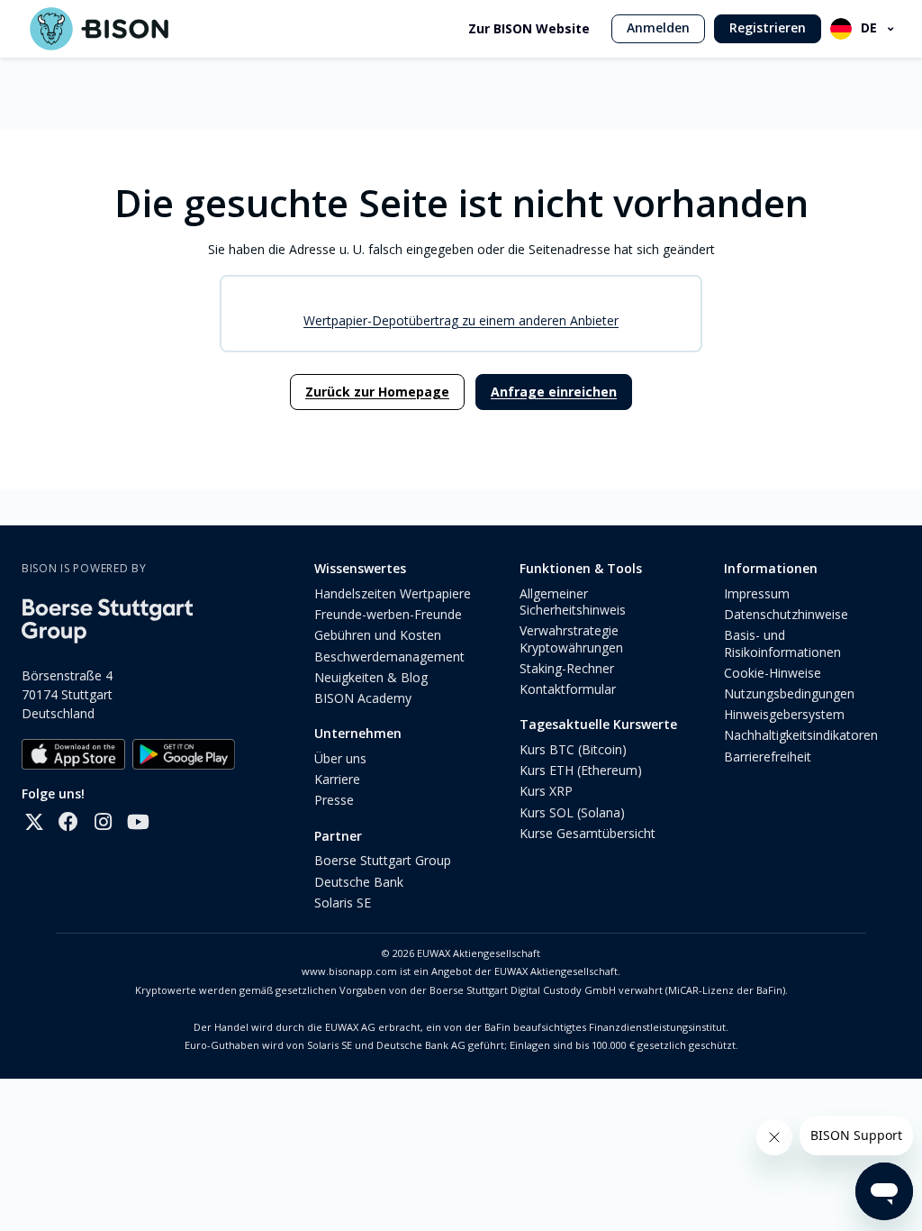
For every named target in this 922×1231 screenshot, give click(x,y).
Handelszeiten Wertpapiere (392, 593)
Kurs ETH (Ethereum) (581, 770)
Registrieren (767, 27)
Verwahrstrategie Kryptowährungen (571, 638)
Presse (334, 799)
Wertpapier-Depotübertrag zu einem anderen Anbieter (461, 320)
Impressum (757, 593)
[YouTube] (136, 821)
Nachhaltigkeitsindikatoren (801, 734)
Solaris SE (342, 902)
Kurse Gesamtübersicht (587, 833)
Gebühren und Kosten (377, 634)
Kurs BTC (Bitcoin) (573, 749)
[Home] (98, 28)
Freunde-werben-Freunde (388, 614)
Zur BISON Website (529, 29)
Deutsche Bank (358, 881)
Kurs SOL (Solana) (572, 812)
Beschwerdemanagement (389, 656)
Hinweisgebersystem (784, 714)
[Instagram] (102, 821)
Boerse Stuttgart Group (382, 860)
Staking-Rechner (567, 668)
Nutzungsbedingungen (789, 693)
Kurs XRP (546, 790)
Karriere (337, 779)
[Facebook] (68, 821)
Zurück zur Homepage (377, 391)
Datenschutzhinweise (786, 614)
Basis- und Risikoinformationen (782, 643)
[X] (34, 821)
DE (869, 27)
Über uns (340, 758)
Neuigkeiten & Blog (371, 677)
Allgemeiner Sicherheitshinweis (573, 601)
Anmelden (658, 27)
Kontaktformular (568, 689)
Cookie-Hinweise (772, 672)
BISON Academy (362, 698)
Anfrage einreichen (554, 391)
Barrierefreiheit (767, 756)
